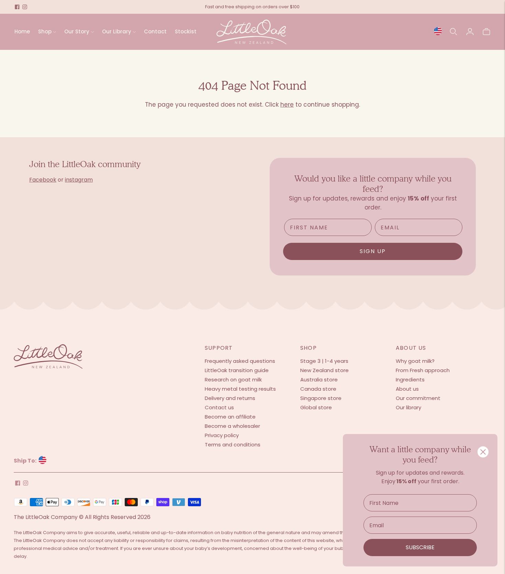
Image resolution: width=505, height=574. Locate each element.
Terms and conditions (232, 444)
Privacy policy (222, 435)
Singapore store (320, 398)
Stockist (186, 31)
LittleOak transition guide (237, 370)
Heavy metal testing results (240, 388)
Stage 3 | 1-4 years (324, 361)
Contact (155, 31)
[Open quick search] (453, 31)
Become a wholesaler (232, 426)
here (287, 104)
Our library (408, 407)
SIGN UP (373, 251)
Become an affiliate (230, 416)
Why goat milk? (415, 361)
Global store (316, 407)
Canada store (318, 388)
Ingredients (410, 379)
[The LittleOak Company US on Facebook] (17, 6)
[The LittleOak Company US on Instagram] (24, 6)
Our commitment (418, 398)
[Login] (470, 31)
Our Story (76, 31)
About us (407, 388)
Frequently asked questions (240, 361)
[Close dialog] (483, 452)
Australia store (319, 379)
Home (22, 31)
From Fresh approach (423, 370)
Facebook (42, 180)
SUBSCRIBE (420, 547)
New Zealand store (324, 370)
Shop (45, 31)
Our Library (116, 31)
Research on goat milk (233, 379)
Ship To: (25, 461)
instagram (79, 180)
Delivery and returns (230, 398)
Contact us (219, 407)
